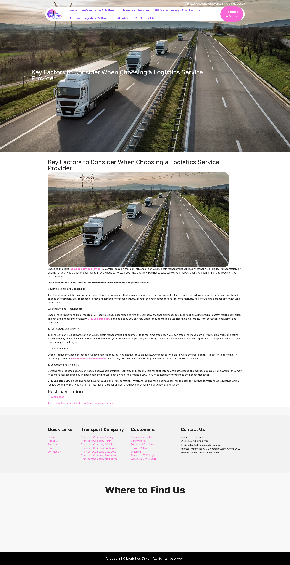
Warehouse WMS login (144, 458)
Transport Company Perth (96, 440)
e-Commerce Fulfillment (100, 10)
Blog (50, 448)
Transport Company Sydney (97, 437)
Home (73, 10)
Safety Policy (138, 440)
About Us (53, 440)
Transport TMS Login (143, 455)
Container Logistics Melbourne (90, 18)
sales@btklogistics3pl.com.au (205, 3)
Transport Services (136, 10)
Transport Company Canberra (98, 448)
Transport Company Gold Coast (99, 451)
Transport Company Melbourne (99, 458)
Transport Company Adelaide (97, 444)
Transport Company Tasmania (98, 455)
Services (53, 444)
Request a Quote (232, 14)
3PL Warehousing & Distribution (176, 10)
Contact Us (148, 18)
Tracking (136, 451)
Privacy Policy (139, 448)
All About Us (126, 18)
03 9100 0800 (237, 3)
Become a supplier (141, 437)
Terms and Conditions (143, 444)
